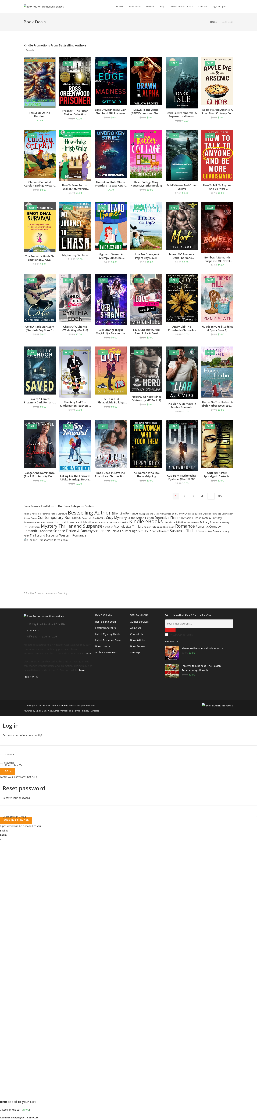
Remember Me (14, 765)
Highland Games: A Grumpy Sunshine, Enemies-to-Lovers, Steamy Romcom (111, 256)
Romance (185, 526)
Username (9, 754)
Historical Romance (66, 522)
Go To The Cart (29, 1117)
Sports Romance (159, 531)
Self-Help (98, 531)
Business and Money (173, 513)
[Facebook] (25, 688)
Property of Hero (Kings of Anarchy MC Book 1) (146, 398)
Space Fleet (142, 531)
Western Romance (72, 535)
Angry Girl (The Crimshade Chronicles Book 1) (182, 328)
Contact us (136, 634)
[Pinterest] (25, 692)
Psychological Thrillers (128, 526)
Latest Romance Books (108, 640)
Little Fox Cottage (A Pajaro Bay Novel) (146, 256)
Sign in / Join (219, 6)
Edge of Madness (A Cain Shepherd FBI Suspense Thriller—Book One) (110, 111)
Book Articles (137, 640)
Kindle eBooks (146, 521)
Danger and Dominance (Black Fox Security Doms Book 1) (39, 474)
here (88, 653)
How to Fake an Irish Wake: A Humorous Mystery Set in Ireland (75, 186)
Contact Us (33, 630)
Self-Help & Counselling (120, 531)
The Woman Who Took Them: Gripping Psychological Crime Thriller (146, 474)
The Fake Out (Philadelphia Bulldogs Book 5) (111, 400)
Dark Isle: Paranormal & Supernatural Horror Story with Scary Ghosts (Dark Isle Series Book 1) (181, 114)
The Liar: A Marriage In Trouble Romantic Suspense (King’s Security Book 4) (182, 405)
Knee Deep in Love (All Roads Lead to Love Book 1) (111, 474)
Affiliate (95, 710)
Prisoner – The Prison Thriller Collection (75, 112)
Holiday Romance (90, 522)
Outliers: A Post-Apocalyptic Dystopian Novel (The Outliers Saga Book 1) (217, 474)
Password (8, 762)
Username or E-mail (14, 816)
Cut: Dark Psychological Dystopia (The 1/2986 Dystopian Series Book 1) (181, 477)
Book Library (102, 646)
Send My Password (16, 820)
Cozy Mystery (116, 517)
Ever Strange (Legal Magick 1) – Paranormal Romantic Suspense (111, 331)
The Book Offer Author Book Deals (58, 705)
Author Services (139, 621)
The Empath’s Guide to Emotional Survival (39, 257)
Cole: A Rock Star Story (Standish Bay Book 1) (39, 328)
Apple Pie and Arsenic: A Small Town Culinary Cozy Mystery (217, 111)
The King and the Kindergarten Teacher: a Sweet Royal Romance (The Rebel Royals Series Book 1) (75, 403)
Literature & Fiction (174, 522)
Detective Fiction (168, 517)
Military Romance (210, 522)
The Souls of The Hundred (39, 114)
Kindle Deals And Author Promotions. (53, 710)
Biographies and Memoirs (150, 513)
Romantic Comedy (208, 526)
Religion (147, 527)
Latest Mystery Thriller (108, 634)
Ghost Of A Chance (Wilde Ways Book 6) (75, 328)
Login (7, 771)
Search (55, 49)
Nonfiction (108, 527)
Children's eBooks (193, 513)
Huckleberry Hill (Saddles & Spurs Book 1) (217, 328)
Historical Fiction (45, 522)
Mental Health (193, 522)
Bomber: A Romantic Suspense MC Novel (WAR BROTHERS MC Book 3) (217, 259)
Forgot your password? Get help (18, 777)
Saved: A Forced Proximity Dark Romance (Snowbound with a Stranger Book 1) (39, 400)
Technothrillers (205, 531)
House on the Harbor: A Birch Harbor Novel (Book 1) (217, 403)
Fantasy (206, 518)
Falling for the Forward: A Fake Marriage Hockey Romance (75, 477)
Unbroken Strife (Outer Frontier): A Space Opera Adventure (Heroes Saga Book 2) (110, 183)
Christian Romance (212, 513)
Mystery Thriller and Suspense (71, 526)
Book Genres (137, 646)
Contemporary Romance (59, 517)
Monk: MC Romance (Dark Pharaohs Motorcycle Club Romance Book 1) (182, 256)
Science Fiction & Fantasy (73, 530)
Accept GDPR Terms (181, 634)
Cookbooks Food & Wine (93, 518)
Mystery (36, 526)
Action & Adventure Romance (37, 513)
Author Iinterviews (106, 652)
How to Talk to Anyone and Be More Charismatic (217, 186)
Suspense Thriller (184, 530)
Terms (77, 710)
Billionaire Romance (125, 513)
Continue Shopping (10, 1117)
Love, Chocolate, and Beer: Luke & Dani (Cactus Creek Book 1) (146, 331)
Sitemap (135, 652)
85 (220, 496)
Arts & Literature (59, 513)
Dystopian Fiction (191, 518)
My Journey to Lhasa (75, 255)
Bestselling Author (89, 512)
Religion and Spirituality (163, 526)
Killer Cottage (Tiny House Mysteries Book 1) (146, 183)
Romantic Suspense (38, 531)
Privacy (85, 710)
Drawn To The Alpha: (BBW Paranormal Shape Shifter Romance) (146, 111)
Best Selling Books (105, 621)
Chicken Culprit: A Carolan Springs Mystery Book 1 (39, 183)
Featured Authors (105, 627)
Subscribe (170, 630)
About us (135, 627)
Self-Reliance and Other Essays (182, 186)
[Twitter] (25, 683)
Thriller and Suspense (44, 535)
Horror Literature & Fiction (114, 522)
